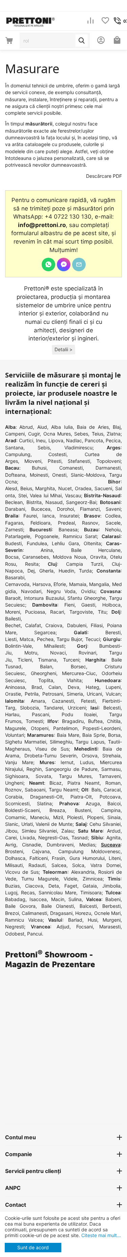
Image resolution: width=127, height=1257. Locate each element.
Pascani (40, 714)
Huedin (66, 571)
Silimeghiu (61, 742)
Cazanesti (63, 701)
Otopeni (39, 728)
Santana (14, 447)
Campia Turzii (84, 564)
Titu (102, 612)
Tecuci (92, 639)
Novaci (58, 652)
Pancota (94, 440)
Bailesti (13, 618)
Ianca (48, 516)
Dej (31, 571)
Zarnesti (14, 529)
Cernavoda (17, 584)
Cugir (34, 434)
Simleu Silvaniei (39, 831)
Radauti (36, 865)
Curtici (26, 440)
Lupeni (113, 687)
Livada (27, 837)
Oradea (83, 488)
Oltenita (92, 543)
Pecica (113, 440)
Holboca (111, 605)
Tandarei (53, 707)
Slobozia (29, 707)
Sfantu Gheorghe (86, 598)
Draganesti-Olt (46, 797)
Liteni (115, 858)
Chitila (114, 721)
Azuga (93, 803)
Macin (57, 899)
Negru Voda (61, 591)
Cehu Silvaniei (105, 824)
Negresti (14, 926)
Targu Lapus (90, 742)
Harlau (12, 714)
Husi (92, 920)
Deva (73, 687)
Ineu (40, 440)
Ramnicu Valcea (24, 920)
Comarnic (15, 817)
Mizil (58, 817)
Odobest (14, 934)
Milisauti (14, 865)
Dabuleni (76, 625)
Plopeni (95, 817)
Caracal (112, 789)
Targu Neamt (63, 789)
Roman (113, 783)
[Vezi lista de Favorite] (105, 21)
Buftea (95, 721)
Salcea (58, 865)
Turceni (71, 660)
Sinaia (114, 817)
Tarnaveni (110, 776)
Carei (11, 837)
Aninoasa (15, 687)
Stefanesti (79, 461)
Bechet (13, 625)
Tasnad (79, 837)
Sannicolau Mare (57, 892)
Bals (96, 789)
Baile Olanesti (57, 906)
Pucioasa (35, 612)
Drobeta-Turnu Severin (50, 755)
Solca (78, 865)
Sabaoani (35, 789)
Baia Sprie (93, 735)
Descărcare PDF (104, 176)
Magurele (15, 728)
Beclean (14, 502)
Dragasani (61, 913)
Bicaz (55, 783)
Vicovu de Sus (22, 872)
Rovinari (87, 652)
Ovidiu (88, 591)
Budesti (13, 543)
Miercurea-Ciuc (79, 673)
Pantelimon (65, 728)
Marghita (45, 488)
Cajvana (41, 851)
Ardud (114, 831)
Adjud (63, 926)
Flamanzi (90, 509)
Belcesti (112, 707)
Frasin (58, 858)
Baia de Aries (93, 427)
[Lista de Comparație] (90, 21)
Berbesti (111, 906)
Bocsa (12, 557)
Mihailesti (54, 646)
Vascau (73, 495)
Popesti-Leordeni (102, 728)
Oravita (98, 557)
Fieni (69, 605)
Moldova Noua (69, 557)
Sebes (81, 434)
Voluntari (14, 735)
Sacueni (103, 488)
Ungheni (14, 783)
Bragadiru (73, 721)
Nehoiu (113, 529)
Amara (38, 701)
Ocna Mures (57, 434)
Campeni (15, 434)
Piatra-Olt (81, 797)
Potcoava (110, 797)
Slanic (11, 824)
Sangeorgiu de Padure (71, 769)
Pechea (45, 639)
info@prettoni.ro (42, 225)
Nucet (65, 488)
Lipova (55, 440)
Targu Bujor (69, 639)
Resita (32, 564)
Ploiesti (75, 817)
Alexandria (82, 872)
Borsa (114, 735)
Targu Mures (75, 776)
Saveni (113, 509)
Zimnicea (93, 879)
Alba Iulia (61, 427)
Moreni (12, 612)
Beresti (113, 632)
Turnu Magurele (39, 879)
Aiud (42, 427)
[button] (63, 350)
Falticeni (38, 858)
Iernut (67, 762)
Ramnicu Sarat (80, 536)
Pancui (34, 934)
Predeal (66, 523)
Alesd (11, 488)
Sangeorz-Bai (81, 502)
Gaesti (88, 605)
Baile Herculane (96, 550)
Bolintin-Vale (18, 646)
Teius (97, 434)
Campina (111, 810)
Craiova (53, 625)
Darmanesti (108, 468)
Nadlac (74, 440)
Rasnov (90, 523)
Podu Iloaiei (79, 714)
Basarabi (14, 577)
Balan (46, 666)
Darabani (15, 509)
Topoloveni (109, 461)
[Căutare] (82, 40)
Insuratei (69, 516)
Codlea (113, 516)
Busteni (83, 810)
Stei (22, 495)
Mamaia (77, 584)
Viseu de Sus (52, 749)
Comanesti (71, 468)
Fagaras (14, 523)
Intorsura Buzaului (44, 598)
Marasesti (110, 926)
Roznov (13, 789)
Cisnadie (31, 844)
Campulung (17, 454)
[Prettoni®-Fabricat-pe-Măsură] (30, 20)
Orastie (13, 694)
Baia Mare (68, 735)
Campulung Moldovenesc (89, 851)
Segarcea (45, 632)
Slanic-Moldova (88, 475)
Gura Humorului (87, 858)
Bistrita (34, 502)
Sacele (113, 523)
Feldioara (40, 523)
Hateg (92, 687)
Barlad (75, 920)
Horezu (83, 913)
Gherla (46, 571)
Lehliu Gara (65, 543)
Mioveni (32, 461)
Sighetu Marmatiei (25, 742)
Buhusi (39, 468)
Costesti (57, 454)
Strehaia (111, 755)
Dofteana (15, 475)
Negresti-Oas (53, 837)
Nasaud (54, 502)
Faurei (30, 516)
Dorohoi (65, 509)
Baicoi (114, 803)
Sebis (44, 447)
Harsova (42, 584)
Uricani (94, 694)
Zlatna (114, 434)
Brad (36, 687)
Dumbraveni (60, 844)
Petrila (32, 694)
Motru (30, 652)
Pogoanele (46, 536)
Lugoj (11, 892)
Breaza (57, 810)
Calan (54, 687)
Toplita (45, 680)
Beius (26, 488)
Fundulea (37, 543)
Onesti (59, 475)
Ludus (86, 762)
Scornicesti (17, 803)
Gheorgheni (43, 673)
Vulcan (113, 694)
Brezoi (12, 913)
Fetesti (88, 701)
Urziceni (77, 707)
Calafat (33, 625)
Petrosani (52, 694)
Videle (70, 879)
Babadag (15, 899)
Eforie (60, 584)
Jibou (11, 831)
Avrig (10, 844)
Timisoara (91, 892)
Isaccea (38, 899)
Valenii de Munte (54, 824)
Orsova (90, 755)
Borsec (78, 666)
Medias (87, 844)
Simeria (75, 694)
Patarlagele (17, 536)
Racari (57, 612)
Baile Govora (20, 906)
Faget (70, 886)
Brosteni (14, 851)
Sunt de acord (33, 1247)
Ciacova (34, 886)
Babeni (113, 899)
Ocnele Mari (107, 913)
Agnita (113, 837)
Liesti (11, 639)
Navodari (31, 591)
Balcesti (88, 906)
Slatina (44, 803)
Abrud (26, 427)
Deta (53, 886)
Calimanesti (34, 913)
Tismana (47, 660)
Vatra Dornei (105, 865)
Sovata (43, 776)
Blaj (117, 427)
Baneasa (68, 529)
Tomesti (34, 721)
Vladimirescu (78, 447)
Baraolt (13, 598)
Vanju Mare (19, 762)
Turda (85, 571)
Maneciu (39, 817)
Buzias (12, 886)
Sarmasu (111, 769)
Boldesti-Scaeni (22, 810)
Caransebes (35, 557)
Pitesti (54, 461)
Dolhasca (15, 858)
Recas (28, 892)
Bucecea (40, 509)
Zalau (67, 831)
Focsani (84, 926)
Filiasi (97, 625)
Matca (27, 639)
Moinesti (39, 475)
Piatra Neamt (83, 783)
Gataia (90, 886)
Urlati (27, 824)
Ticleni (25, 660)
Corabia (13, 797)
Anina (47, 550)
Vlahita (74, 680)
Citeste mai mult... (100, 1235)
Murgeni (112, 920)
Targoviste (81, 612)
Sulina (75, 899)
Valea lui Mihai (46, 495)
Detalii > (63, 349)
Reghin (34, 769)
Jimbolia (111, 886)
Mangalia (99, 584)
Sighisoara (16, 776)
